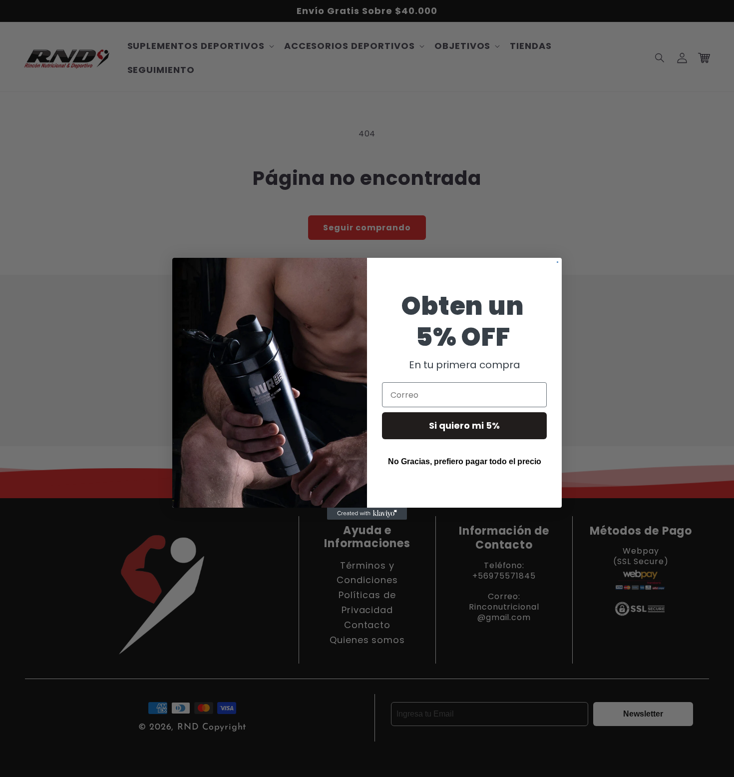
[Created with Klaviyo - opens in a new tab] (367, 514)
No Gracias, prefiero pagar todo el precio (464, 461)
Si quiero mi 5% (464, 425)
